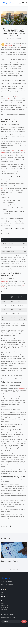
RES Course (4, 609)
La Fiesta (3, 188)
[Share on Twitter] (13, 526)
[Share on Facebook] (10, 526)
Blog (2, 603)
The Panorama (9, 99)
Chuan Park (14, 150)
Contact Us (3, 594)
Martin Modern (20, 45)
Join (24, 621)
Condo (19, 38)
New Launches (4, 605)
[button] (23, 3)
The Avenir (21, 388)
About (2, 592)
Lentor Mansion (19, 97)
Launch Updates (17, 564)
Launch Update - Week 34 (9, 561)
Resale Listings (5, 607)
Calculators (4, 611)
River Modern (8, 45)
